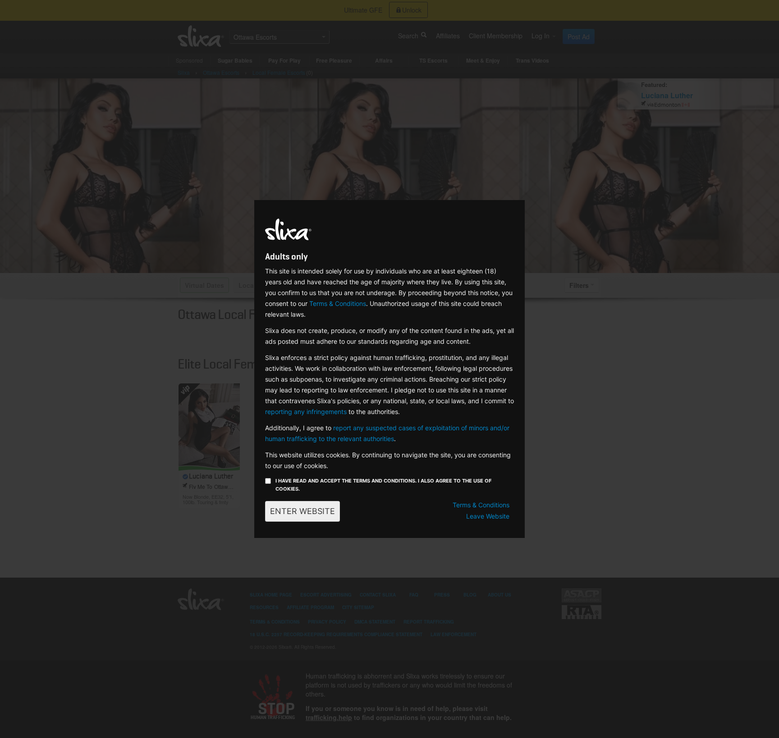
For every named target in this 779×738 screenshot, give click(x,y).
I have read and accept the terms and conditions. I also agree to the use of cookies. (383, 485)
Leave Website (487, 516)
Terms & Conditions (337, 303)
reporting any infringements (306, 411)
